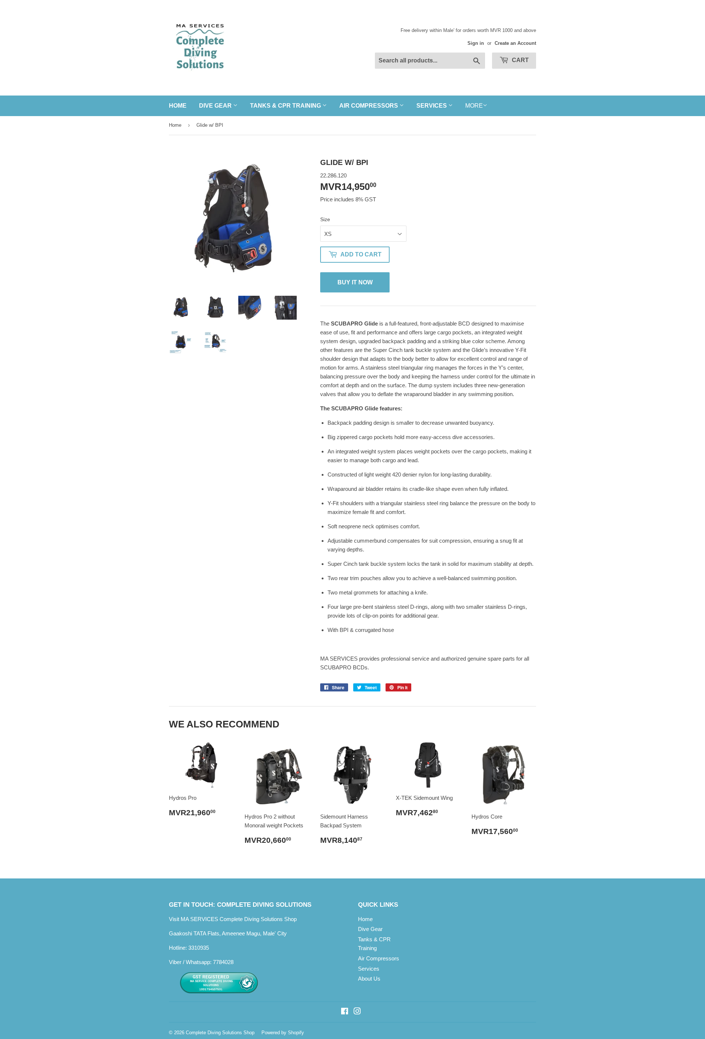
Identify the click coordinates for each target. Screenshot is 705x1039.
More (474, 106)
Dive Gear (216, 106)
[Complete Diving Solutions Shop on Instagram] (357, 1012)
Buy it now (355, 282)
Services (432, 106)
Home (178, 106)
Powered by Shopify (282, 1032)
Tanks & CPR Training (286, 106)
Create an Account (515, 43)
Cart (519, 60)
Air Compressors (369, 106)
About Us (369, 978)
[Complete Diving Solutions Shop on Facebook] (344, 1012)
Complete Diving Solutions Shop (220, 1032)
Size (325, 219)
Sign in (475, 43)
